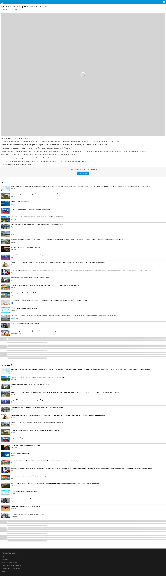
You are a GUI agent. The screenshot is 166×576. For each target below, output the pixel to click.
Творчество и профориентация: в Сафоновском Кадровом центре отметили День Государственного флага (42, 331)
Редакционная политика (9, 562)
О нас (3, 556)
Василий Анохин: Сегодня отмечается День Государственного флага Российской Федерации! (38, 216)
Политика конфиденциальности (11, 565)
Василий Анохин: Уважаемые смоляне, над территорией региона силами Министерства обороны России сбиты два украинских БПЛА (49, 300)
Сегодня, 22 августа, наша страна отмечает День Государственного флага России (35, 255)
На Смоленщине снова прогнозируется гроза (24, 308)
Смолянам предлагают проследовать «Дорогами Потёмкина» (29, 514)
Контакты (5, 559)
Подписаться (83, 173)
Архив (4, 571)
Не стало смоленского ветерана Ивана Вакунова (25, 323)
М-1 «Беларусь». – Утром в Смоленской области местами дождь (30, 293)
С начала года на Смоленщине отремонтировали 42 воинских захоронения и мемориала (37, 232)
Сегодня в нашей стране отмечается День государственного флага (30, 209)
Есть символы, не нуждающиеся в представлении (25, 247)
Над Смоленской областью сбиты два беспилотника (26, 506)
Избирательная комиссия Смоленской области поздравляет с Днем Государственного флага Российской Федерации (45, 285)
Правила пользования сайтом (11, 568)
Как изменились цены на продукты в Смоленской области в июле (30, 277)
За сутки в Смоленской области (20, 201)
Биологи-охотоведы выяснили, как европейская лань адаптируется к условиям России (36, 194)
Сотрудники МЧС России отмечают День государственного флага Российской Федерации (37, 224)
